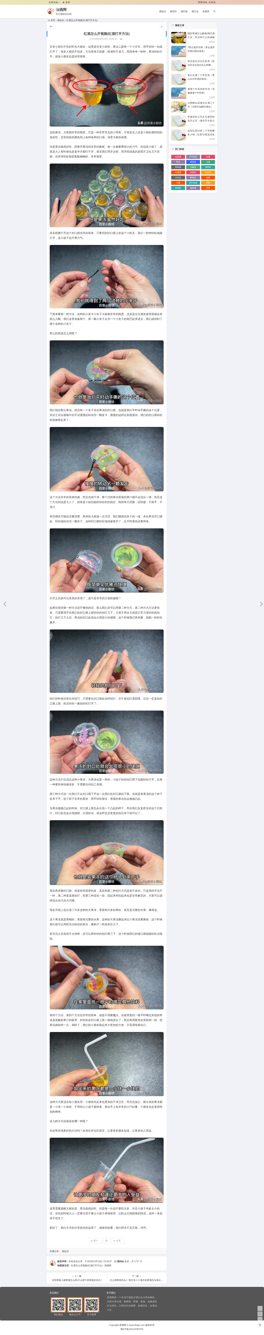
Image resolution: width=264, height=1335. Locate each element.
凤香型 (193, 162)
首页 (53, 20)
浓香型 (193, 172)
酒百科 (173, 11)
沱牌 (208, 177)
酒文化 (195, 11)
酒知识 (162, 11)
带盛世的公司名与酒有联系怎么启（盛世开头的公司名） (201, 120)
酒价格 (184, 11)
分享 (118, 1240)
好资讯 (212, 2)
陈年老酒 (193, 183)
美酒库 (205, 11)
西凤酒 (178, 167)
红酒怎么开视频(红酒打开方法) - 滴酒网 (91, 1265)
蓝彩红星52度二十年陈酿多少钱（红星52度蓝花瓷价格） (201, 134)
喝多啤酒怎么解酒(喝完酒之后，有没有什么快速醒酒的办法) (201, 37)
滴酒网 (61, 9)
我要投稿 (202, 2)
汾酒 (208, 162)
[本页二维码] (260, 1324)
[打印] (121, 39)
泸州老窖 (193, 157)
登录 (67, 2)
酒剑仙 (120, 1261)
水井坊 (178, 177)
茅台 (178, 162)
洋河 (208, 188)
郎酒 (208, 183)
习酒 (178, 183)
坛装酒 (178, 157)
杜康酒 (178, 172)
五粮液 (193, 167)
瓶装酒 (193, 188)
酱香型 (193, 177)
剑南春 (178, 188)
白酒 (208, 157)
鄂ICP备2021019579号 (132, 1329)
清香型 (208, 167)
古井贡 (208, 172)
